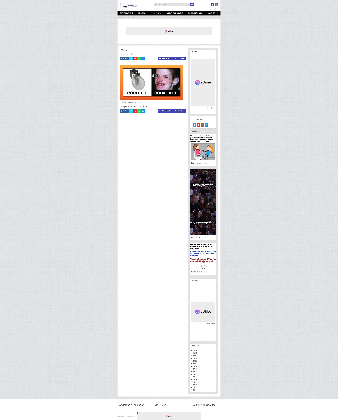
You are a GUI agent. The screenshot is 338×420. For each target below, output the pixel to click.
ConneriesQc (124, 54)
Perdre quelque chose (199, 272)
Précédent (166, 58)
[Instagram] (202, 125)
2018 (195, 371)
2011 (195, 390)
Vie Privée (160, 404)
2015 (195, 379)
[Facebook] (194, 125)
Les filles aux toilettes (199, 163)
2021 (195, 364)
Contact (211, 13)
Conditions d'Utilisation (131, 404)
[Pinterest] (198, 125)
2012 (195, 387)
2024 (195, 356)
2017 (195, 374)
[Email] (206, 125)
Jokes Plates (156, 13)
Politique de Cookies (203, 404)
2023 (195, 358)
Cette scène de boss (199, 237)
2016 (195, 377)
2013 (195, 385)
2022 (195, 361)
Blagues (141, 13)
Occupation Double (175, 13)
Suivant (178, 58)
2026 (195, 350)
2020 (195, 366)
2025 (195, 353)
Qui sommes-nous (195, 13)
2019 (195, 369)
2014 (195, 382)
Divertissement (126, 13)
